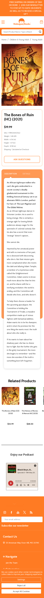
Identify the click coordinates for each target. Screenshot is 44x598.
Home (4, 39)
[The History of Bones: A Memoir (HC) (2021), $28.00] (30, 396)
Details (26, 174)
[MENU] (3, 22)
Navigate (11, 556)
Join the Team (11, 563)
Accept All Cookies (21, 591)
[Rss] (31, 512)
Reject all (21, 585)
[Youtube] (18, 512)
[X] (24, 512)
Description (10, 174)
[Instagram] (4, 512)
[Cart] (41, 22)
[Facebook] (11, 512)
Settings (21, 579)
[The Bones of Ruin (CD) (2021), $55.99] (10, 396)
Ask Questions (22, 159)
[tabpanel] (10, 411)
